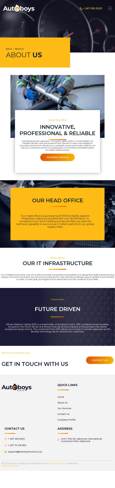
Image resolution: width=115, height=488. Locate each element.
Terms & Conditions (57, 463)
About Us (63, 402)
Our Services (64, 408)
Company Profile (67, 419)
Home (61, 397)
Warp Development (10, 466)
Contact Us (63, 414)
